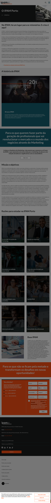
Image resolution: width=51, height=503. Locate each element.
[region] (25, 497)
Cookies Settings (41, 500)
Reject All (42, 497)
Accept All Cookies (42, 494)
